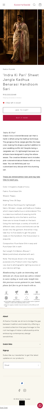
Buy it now (22, 118)
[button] (4, 5)
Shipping (5, 97)
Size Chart (4, 408)
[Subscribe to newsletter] (38, 365)
